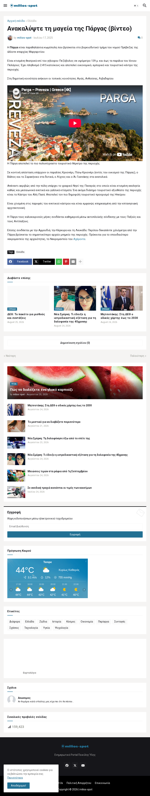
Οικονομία (87, 621)
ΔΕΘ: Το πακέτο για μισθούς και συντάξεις (26, 316)
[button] (5, 6)
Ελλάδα (32, 21)
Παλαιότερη (137, 355)
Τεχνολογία (31, 627)
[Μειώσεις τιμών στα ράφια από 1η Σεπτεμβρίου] (16, 476)
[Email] (73, 262)
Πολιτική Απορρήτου (79, 783)
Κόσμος (70, 621)
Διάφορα (15, 621)
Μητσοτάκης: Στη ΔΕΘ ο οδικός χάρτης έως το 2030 (119, 316)
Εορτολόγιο (29, 672)
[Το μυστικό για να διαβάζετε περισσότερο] (16, 426)
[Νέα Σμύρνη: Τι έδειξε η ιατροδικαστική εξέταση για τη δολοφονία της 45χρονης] (16, 459)
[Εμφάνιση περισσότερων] (80, 262)
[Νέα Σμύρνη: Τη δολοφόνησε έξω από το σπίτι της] (16, 443)
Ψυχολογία (61, 627)
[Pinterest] (66, 262)
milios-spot (86, 789)
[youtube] (83, 765)
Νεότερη (11, 355)
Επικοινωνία (102, 783)
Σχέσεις (14, 627)
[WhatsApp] (59, 262)
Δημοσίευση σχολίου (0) (75, 342)
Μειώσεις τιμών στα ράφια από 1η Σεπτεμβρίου (58, 471)
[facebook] (67, 765)
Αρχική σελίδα (16, 21)
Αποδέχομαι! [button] (18, 785)
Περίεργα (103, 621)
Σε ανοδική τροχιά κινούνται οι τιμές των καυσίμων (60, 487)
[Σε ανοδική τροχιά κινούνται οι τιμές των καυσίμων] (16, 492)
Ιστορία (56, 621)
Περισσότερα (15, 777)
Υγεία (46, 627)
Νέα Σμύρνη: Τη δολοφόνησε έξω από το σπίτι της (59, 438)
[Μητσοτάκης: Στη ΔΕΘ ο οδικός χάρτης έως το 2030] (16, 410)
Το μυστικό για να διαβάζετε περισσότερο (54, 421)
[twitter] (75, 765)
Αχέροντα (79, 239)
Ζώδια (43, 621)
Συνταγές (119, 621)
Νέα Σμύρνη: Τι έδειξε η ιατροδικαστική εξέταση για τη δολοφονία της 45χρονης (75, 318)
